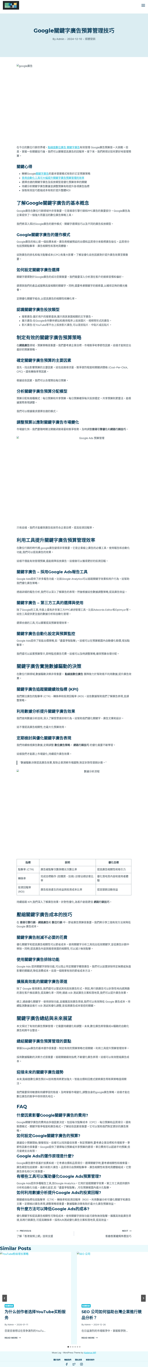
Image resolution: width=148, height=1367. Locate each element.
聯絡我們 (67, 1360)
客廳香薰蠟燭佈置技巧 (118, 1234)
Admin (11, 1324)
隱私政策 (78, 1360)
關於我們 (56, 1360)
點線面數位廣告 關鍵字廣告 (64, 147)
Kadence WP (90, 1352)
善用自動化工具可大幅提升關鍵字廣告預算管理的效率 (53, 177)
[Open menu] (143, 5)
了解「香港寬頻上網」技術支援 (35, 1234)
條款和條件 (90, 1360)
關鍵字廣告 (42, 173)
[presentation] (35, 1276)
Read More (13, 1338)
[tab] (68, 1347)
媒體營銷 (90, 38)
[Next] (143, 1298)
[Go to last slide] (4, 1298)
